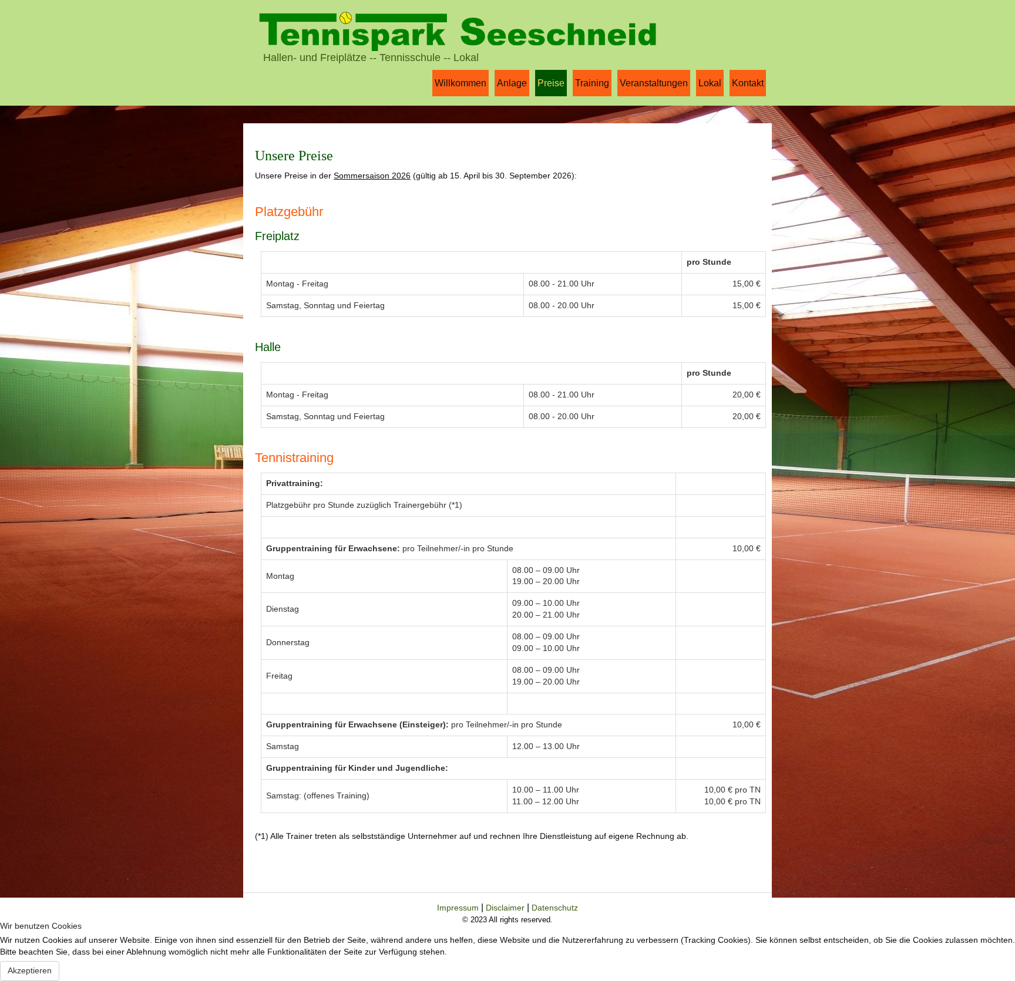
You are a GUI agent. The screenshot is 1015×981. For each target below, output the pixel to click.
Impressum (459, 907)
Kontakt (748, 83)
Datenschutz (555, 907)
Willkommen (460, 83)
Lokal (709, 83)
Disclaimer (506, 907)
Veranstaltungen (654, 83)
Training (592, 83)
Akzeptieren (30, 970)
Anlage (512, 83)
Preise (550, 83)
